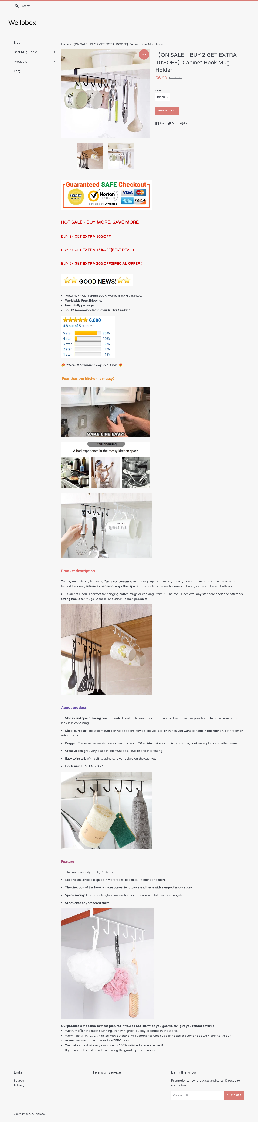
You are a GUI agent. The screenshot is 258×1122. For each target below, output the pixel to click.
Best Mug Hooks (34, 52)
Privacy (19, 1085)
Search (19, 1080)
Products (34, 62)
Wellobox (41, 1114)
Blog (17, 42)
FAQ (17, 71)
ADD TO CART (167, 110)
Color (158, 90)
